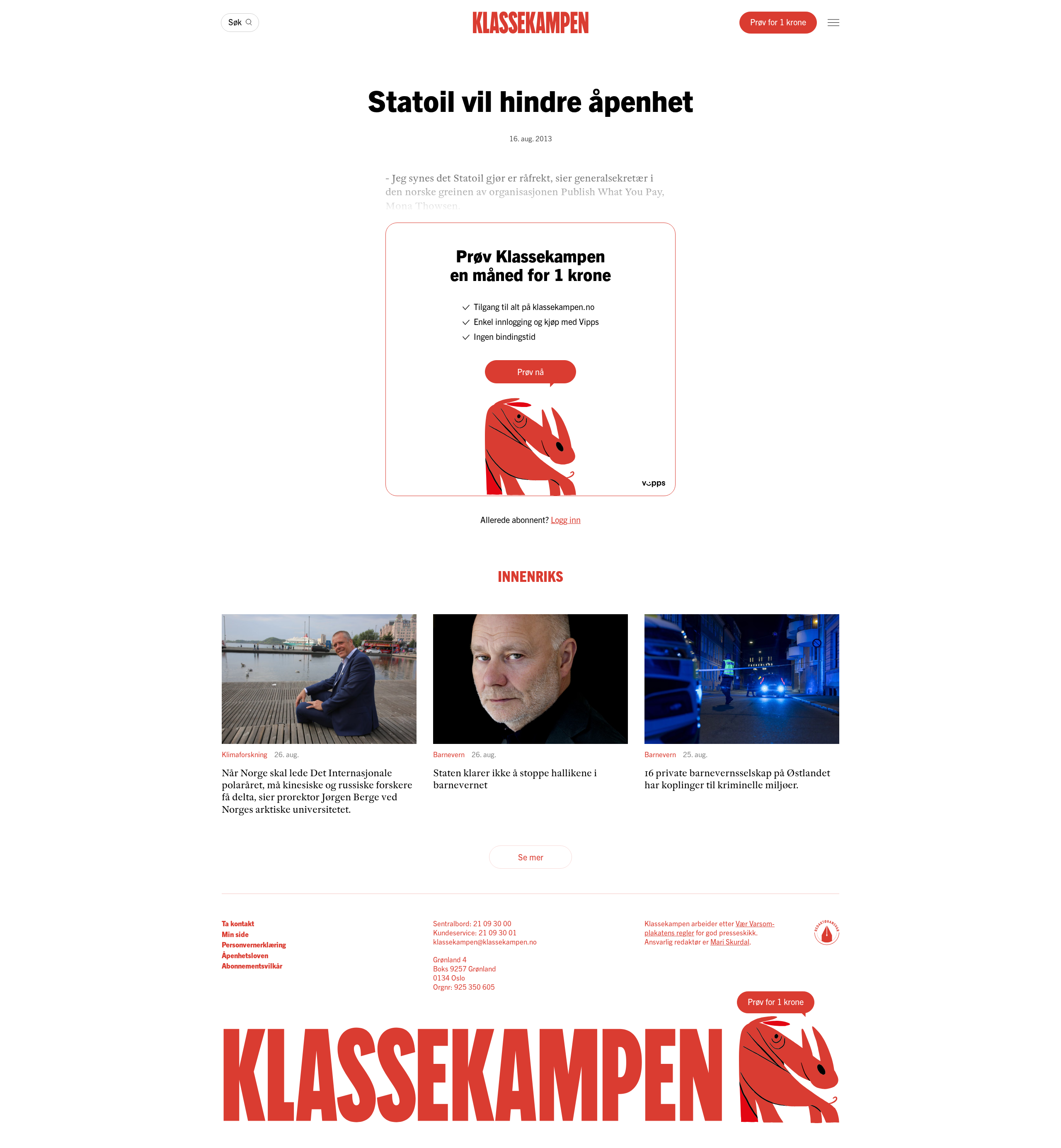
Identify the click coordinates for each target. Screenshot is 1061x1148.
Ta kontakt (238, 923)
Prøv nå (530, 371)
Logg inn (566, 519)
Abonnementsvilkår (252, 965)
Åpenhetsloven (245, 955)
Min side (235, 934)
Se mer (530, 857)
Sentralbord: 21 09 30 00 (472, 923)
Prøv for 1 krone (778, 22)
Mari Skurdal (729, 941)
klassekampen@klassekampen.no (485, 941)
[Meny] (833, 22)
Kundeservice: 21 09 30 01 (475, 932)
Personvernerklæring (254, 944)
